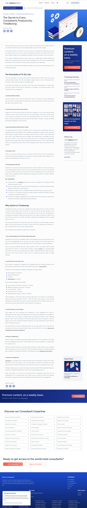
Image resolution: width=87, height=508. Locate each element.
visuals (40, 248)
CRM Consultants (35, 431)
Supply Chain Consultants (11, 445)
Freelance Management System (36, 493)
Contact (79, 493)
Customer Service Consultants (64, 431)
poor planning (42, 266)
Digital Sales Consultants (10, 424)
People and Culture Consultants (12, 438)
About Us (70, 486)
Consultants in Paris (56, 506)
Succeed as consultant (9, 14)
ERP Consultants (61, 424)
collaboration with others (45, 351)
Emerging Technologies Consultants (39, 424)
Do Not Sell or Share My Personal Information (13, 502)
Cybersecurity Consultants (63, 417)
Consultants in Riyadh (73, 506)
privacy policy (69, 62)
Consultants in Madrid (56, 504)
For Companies (71, 479)
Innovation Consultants (10, 434)
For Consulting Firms (72, 483)
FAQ (69, 488)
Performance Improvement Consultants (40, 438)
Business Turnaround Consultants (64, 427)
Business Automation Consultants (12, 417)
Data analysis (11, 279)
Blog (30, 494)
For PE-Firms (70, 485)
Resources (31, 496)
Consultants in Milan (72, 504)
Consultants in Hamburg (40, 502)
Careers (79, 494)
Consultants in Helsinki (56, 502)
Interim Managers (35, 427)
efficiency (21, 182)
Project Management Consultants (64, 445)
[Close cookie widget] (29, 492)
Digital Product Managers (62, 420)
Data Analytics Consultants (11, 420)
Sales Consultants (35, 441)
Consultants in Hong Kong (74, 502)
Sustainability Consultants (37, 445)
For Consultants (71, 481)
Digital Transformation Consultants (13, 448)
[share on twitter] (7, 31)
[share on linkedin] (4, 31)
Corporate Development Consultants (13, 431)
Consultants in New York (40, 506)
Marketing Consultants (62, 434)
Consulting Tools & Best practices (24, 14)
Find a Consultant (72, 127)
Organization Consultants (63, 448)
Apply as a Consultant (35, 464)
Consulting (8, 360)
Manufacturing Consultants (37, 434)
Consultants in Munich (23, 506)
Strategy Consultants (62, 441)
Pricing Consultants (61, 438)
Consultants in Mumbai (7, 506)
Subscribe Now (72, 67)
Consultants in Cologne (57, 500)
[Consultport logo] (13, 3)
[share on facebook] (11, 31)
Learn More (67, 157)
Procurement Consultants (11, 441)
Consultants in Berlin (39, 500)
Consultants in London (40, 504)
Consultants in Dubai (72, 500)
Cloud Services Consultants (37, 417)
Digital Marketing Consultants (37, 420)
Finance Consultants (9, 427)
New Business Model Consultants (38, 448)
